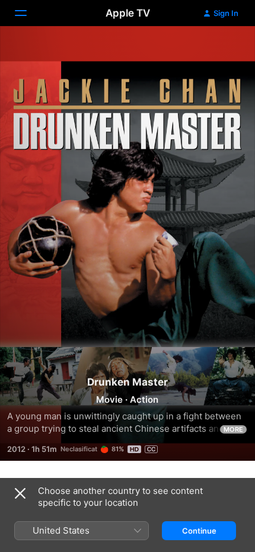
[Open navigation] (28, 13)
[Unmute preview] (223, 49)
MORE (233, 429)
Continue (199, 530)
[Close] (20, 493)
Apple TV (128, 13)
